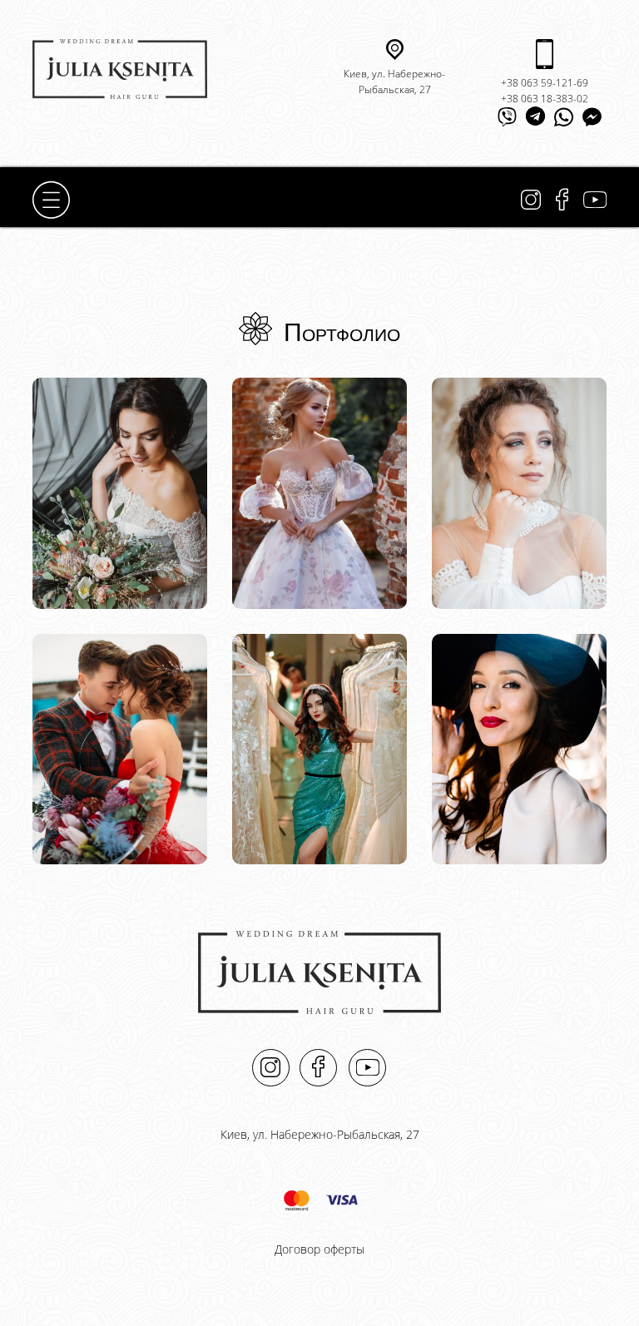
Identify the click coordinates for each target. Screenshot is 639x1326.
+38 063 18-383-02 (544, 99)
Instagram (531, 200)
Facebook (562, 199)
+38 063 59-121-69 (544, 83)
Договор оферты (319, 1249)
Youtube (595, 199)
